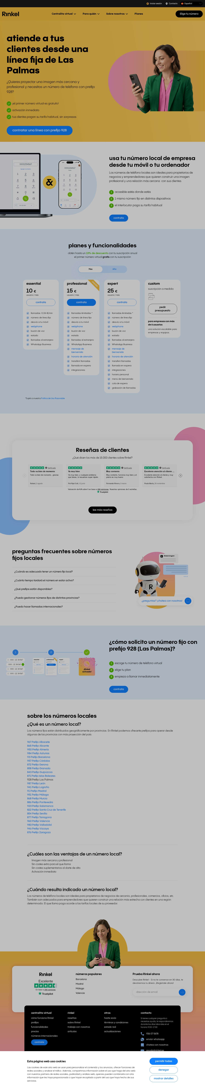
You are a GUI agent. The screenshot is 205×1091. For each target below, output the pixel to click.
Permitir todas (163, 1061)
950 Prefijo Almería (38, 749)
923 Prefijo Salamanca (40, 806)
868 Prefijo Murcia (37, 798)
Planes (139, 14)
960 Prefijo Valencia (38, 821)
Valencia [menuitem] (80, 993)
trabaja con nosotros (79, 1027)
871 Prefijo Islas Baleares (41, 776)
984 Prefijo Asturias (38, 753)
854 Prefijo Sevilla (37, 813)
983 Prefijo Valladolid (39, 825)
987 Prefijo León (36, 783)
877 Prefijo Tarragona (39, 817)
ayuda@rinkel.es (155, 1050)
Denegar (163, 1070)
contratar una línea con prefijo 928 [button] (39, 130)
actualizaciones (112, 1031)
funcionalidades (39, 1027)
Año (114, 269)
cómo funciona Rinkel (42, 1018)
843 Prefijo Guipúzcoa (39, 772)
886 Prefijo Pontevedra (40, 802)
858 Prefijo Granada (38, 768)
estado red (110, 1027)
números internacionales (44, 1036)
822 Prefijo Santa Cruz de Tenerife (46, 810)
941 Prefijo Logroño (38, 787)
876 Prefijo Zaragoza (39, 832)
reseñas (72, 1018)
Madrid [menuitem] (79, 984)
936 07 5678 (152, 1034)
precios (35, 1031)
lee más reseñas (102, 510)
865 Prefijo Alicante (38, 746)
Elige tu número (189, 14)
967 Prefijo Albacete (38, 742)
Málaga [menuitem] (80, 988)
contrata (39, 1042)
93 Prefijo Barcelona (38, 757)
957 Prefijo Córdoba (38, 761)
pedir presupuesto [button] (162, 309)
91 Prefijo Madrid (36, 791)
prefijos (35, 1022)
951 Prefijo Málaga (38, 794)
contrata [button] (119, 218)
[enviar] (180, 992)
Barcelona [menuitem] (81, 979)
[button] (191, 4)
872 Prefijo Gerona (37, 764)
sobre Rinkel (74, 1022)
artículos (72, 1031)
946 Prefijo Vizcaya (38, 828)
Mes (90, 269)
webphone (36, 326)
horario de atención (81, 357)
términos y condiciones (116, 1022)
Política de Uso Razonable (53, 398)
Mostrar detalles (163, 1078)
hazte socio (110, 1018)
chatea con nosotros (157, 1045)
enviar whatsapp (155, 1039)
